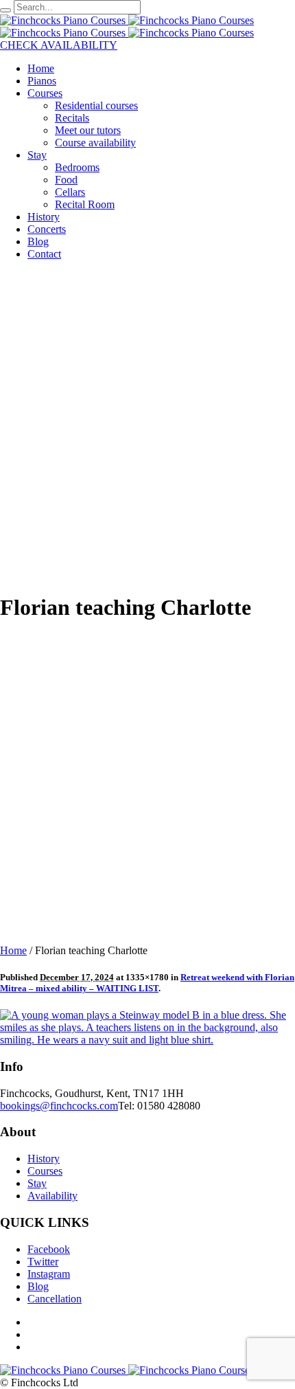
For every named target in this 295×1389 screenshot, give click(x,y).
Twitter (42, 1261)
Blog (38, 1286)
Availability (52, 1195)
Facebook (48, 1249)
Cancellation (54, 1299)
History (43, 1158)
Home (13, 950)
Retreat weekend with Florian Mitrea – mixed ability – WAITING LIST (147, 982)
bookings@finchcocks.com (59, 1105)
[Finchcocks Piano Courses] (127, 20)
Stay (37, 1183)
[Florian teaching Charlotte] (147, 1040)
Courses (44, 1171)
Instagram (48, 1274)
